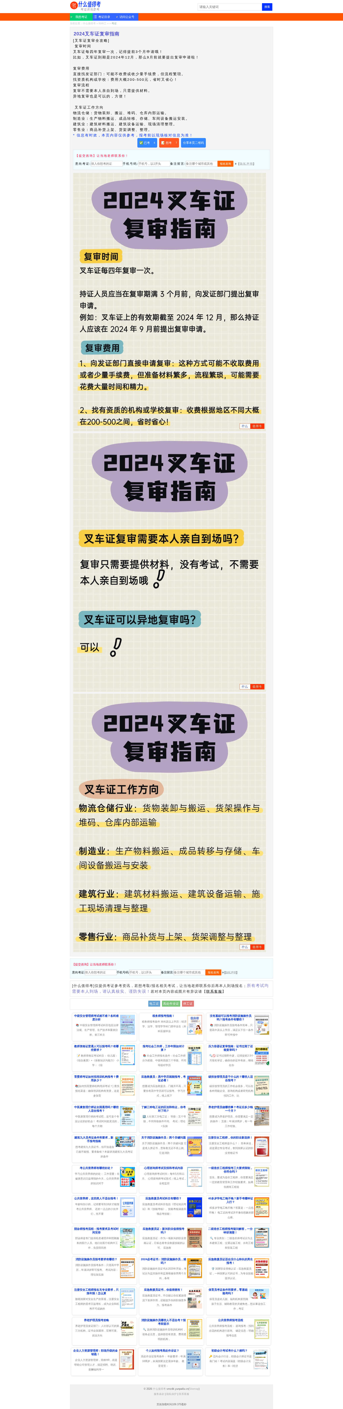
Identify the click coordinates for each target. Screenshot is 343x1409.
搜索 (267, 6)
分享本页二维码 (193, 142)
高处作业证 (171, 1003)
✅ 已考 (147, 142)
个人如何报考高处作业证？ (162, 1350)
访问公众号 (126, 16)
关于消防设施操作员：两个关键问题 (163, 1137)
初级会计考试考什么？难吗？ (229, 1350)
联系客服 (214, 992)
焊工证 (188, 1003)
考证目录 (104, 16)
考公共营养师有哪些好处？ (96, 1168)
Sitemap (194, 1388)
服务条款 (159, 1393)
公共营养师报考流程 (230, 1320)
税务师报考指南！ (163, 1015)
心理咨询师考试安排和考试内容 (163, 1168)
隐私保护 (171, 1393)
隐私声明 (246, 163)
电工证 (154, 1003)
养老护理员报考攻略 (96, 1320)
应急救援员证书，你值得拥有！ (163, 1289)
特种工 (102, 23)
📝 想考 (169, 142)
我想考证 (81, 16)
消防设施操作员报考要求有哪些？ (96, 1259)
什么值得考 (86, 6)
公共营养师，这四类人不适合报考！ (96, 1198)
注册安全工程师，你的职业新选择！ (230, 1137)
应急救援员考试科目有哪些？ (163, 1198)
